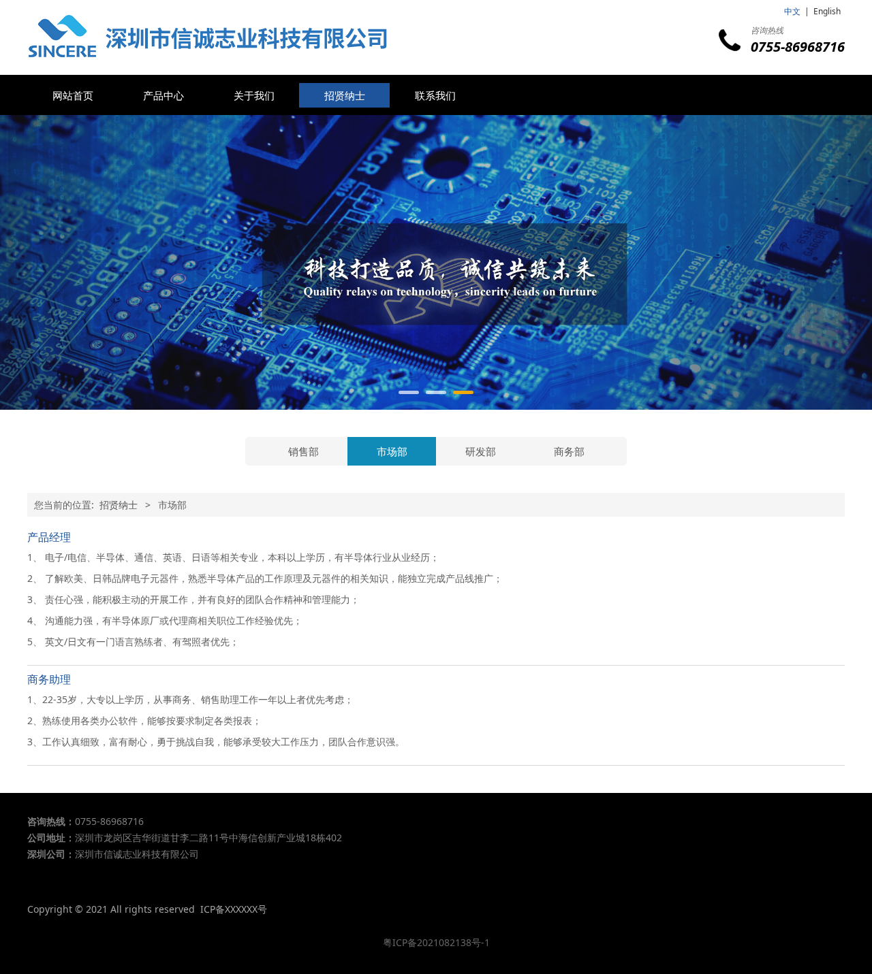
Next (816, 262)
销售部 (303, 451)
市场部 (392, 451)
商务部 (569, 451)
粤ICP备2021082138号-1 (436, 942)
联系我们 (435, 95)
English (827, 11)
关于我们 (254, 95)
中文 (792, 11)
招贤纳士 (344, 95)
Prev (55, 262)
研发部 (480, 451)
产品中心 (163, 95)
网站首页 (72, 95)
